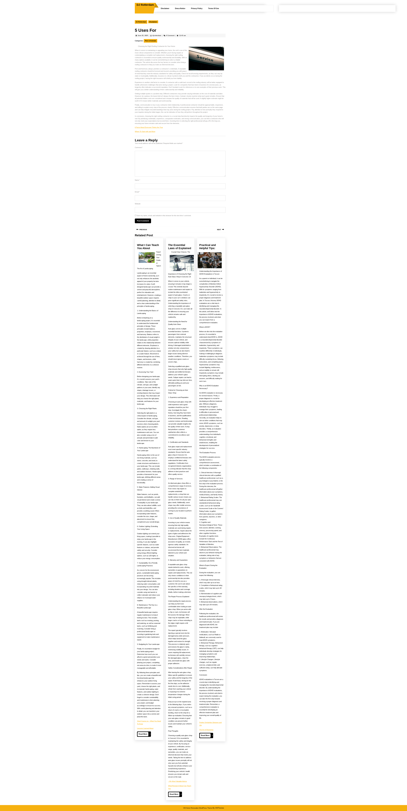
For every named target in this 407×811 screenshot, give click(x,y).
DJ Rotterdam (145, 4)
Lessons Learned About (145, 728)
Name (137, 180)
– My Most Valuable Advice (177, 781)
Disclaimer (165, 8)
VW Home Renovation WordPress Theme (197, 808)
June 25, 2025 (143, 35)
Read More (143, 734)
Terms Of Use (213, 8)
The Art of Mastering (206, 730)
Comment (139, 147)
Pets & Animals (150, 41)
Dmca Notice (180, 8)
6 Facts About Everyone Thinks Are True (149, 127)
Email (137, 192)
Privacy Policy (196, 8)
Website (137, 204)
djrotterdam (156, 35)
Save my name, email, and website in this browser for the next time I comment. (164, 215)
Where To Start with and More (145, 131)
